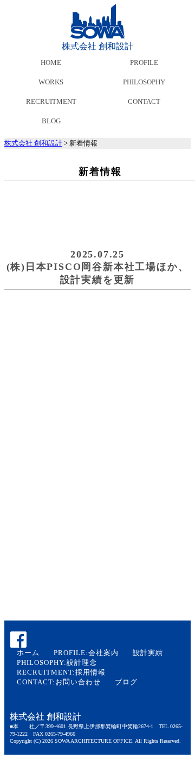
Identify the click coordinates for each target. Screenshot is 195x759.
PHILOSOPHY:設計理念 (57, 662)
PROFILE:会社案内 (86, 653)
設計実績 (148, 653)
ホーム (28, 653)
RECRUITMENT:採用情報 (61, 672)
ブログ (126, 682)
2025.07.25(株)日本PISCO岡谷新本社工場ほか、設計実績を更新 (97, 267)
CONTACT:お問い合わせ (59, 682)
